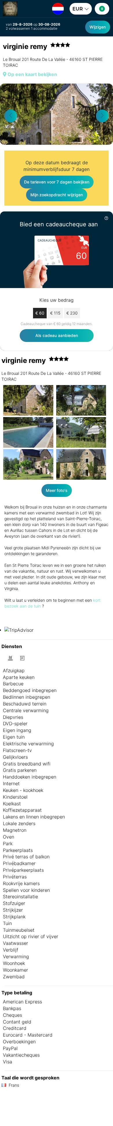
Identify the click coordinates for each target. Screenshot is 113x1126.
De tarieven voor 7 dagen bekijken (56, 181)
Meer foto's (57, 490)
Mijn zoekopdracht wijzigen (56, 194)
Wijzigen (98, 26)
